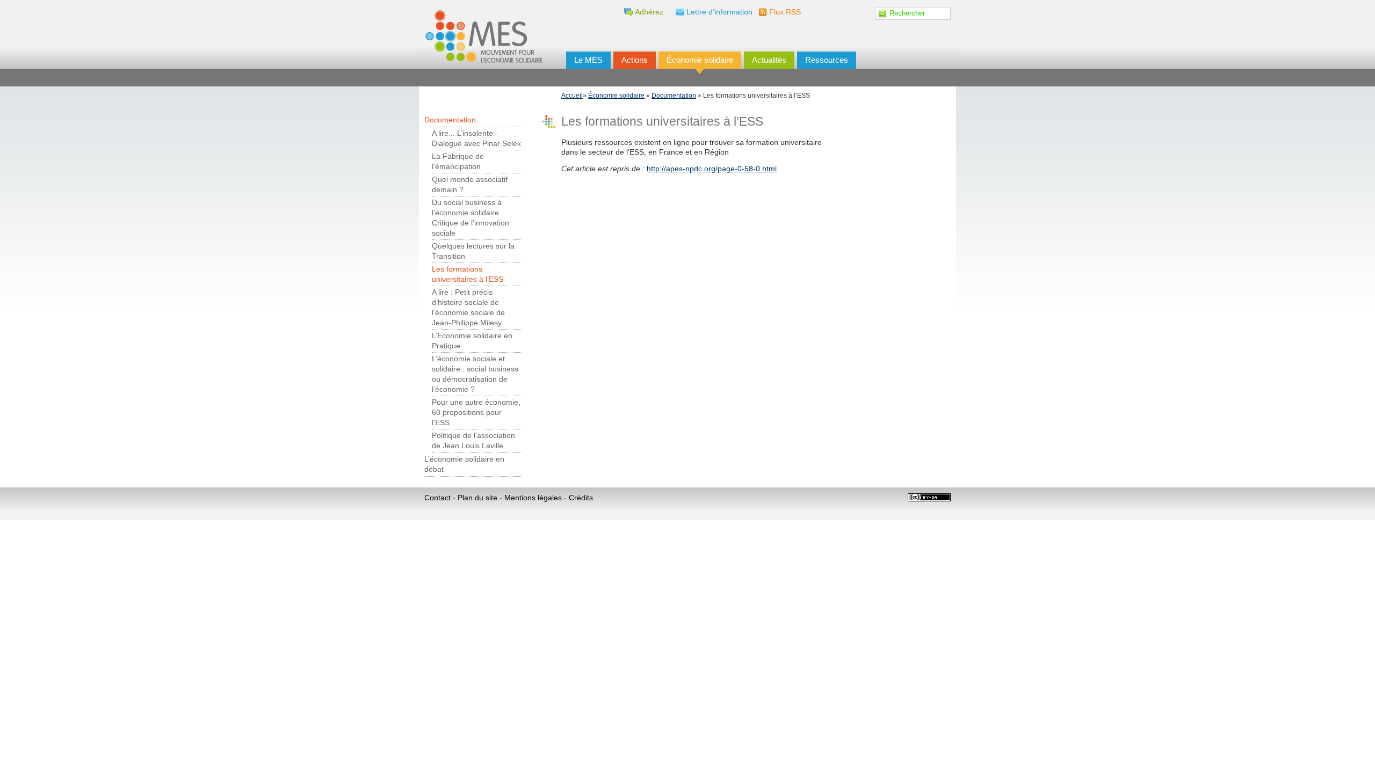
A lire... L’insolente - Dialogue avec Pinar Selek (476, 138)
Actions (634, 59)
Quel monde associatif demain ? (470, 185)
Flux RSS (785, 12)
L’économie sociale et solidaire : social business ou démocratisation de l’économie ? (475, 374)
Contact (437, 498)
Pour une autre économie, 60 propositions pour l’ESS (476, 412)
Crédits (581, 498)
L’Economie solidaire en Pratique (472, 341)
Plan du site (477, 498)
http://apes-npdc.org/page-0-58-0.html (712, 169)
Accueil (572, 95)
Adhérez (649, 12)
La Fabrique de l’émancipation (458, 161)
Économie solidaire (700, 59)
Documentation (674, 95)
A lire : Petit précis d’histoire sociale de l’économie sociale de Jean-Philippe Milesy (468, 307)
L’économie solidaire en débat (464, 464)
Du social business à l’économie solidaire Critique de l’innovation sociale (470, 218)
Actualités (769, 59)
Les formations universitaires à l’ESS (467, 274)
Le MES (588, 59)
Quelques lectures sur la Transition (473, 251)
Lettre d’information (719, 12)
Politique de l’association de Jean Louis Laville (473, 441)
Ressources (826, 59)
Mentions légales (533, 498)
